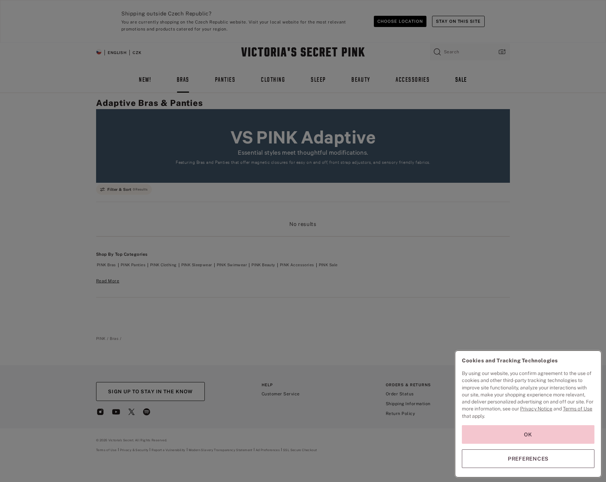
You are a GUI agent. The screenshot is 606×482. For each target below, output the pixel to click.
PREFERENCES (528, 459)
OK (528, 434)
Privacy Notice (536, 408)
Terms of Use (577, 408)
